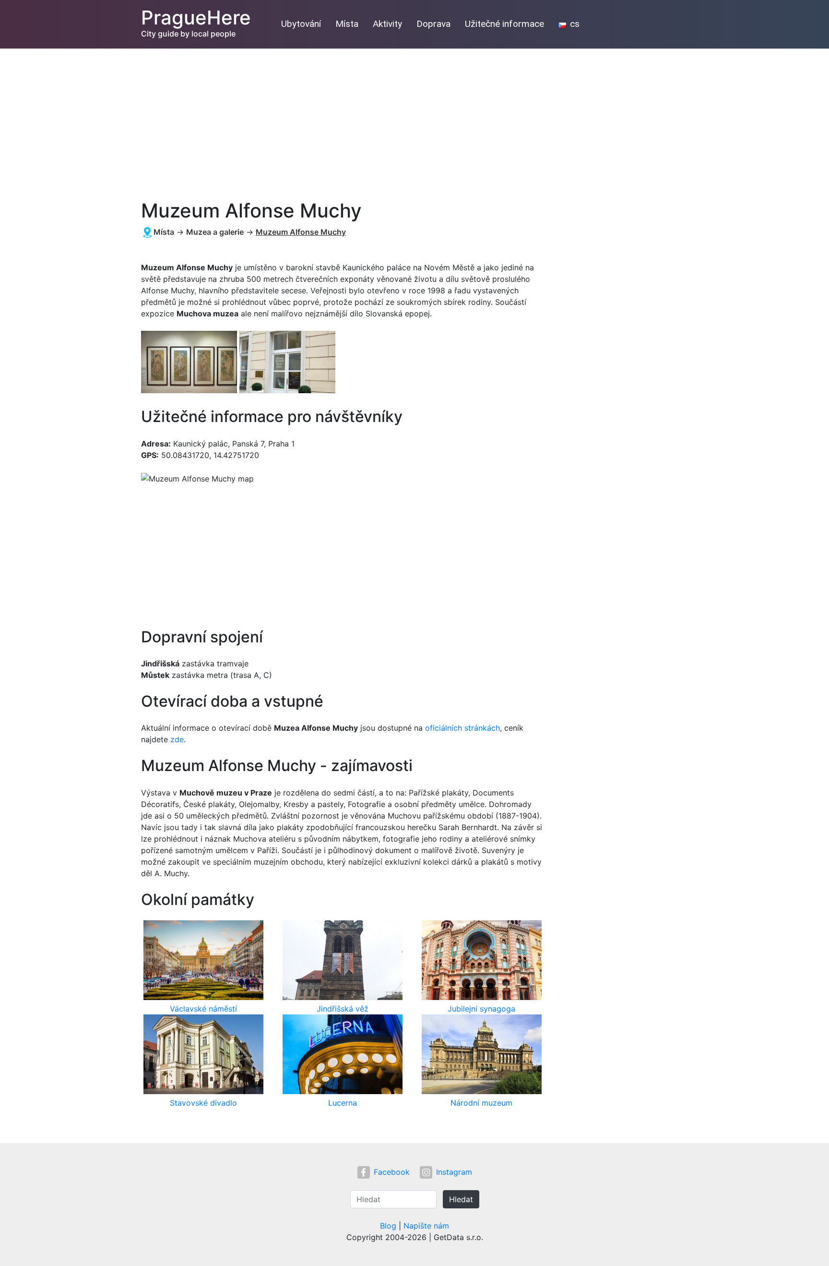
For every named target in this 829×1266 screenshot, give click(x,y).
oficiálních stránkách (462, 728)
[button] (190, 363)
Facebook (392, 1172)
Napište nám (426, 1225)
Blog (388, 1225)
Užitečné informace (504, 23)
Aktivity (387, 23)
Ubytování (301, 23)
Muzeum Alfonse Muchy (301, 232)
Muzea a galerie (215, 232)
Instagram (454, 1172)
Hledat (461, 1199)
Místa (346, 23)
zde (177, 739)
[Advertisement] (414, 120)
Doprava (433, 23)
